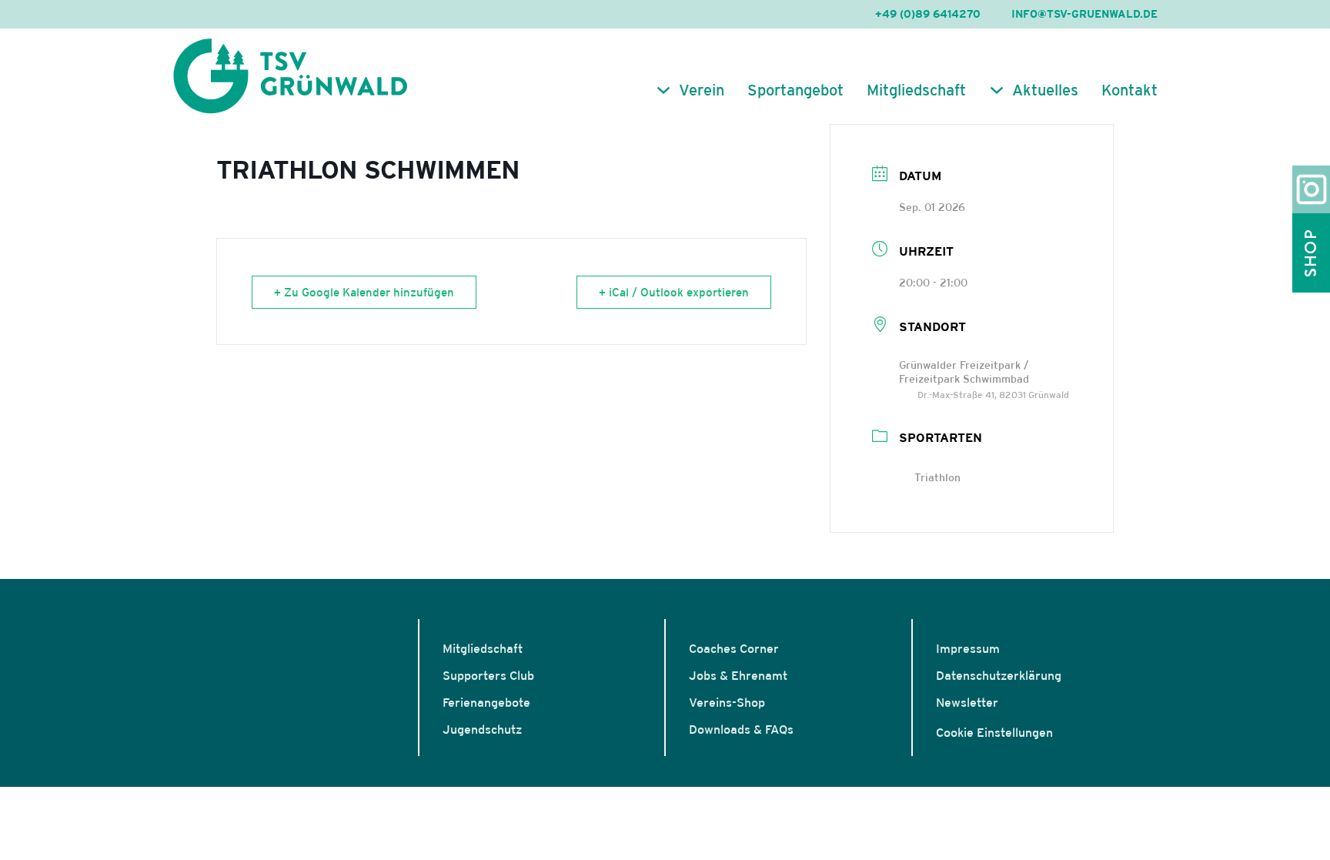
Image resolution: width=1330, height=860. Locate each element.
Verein (701, 90)
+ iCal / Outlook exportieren (674, 292)
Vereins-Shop (727, 702)
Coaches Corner (734, 648)
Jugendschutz (482, 729)
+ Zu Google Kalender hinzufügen (364, 292)
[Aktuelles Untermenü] (996, 90)
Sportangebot (795, 90)
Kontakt (1129, 90)
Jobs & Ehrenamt (738, 675)
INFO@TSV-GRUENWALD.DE (1084, 14)
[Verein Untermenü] (663, 90)
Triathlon (937, 477)
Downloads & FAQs (741, 729)
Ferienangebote (486, 702)
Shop (1310, 253)
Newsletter (967, 702)
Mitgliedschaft (916, 90)
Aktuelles (1045, 90)
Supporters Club (488, 675)
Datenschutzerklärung (998, 675)
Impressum (968, 648)
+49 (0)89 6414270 (928, 14)
